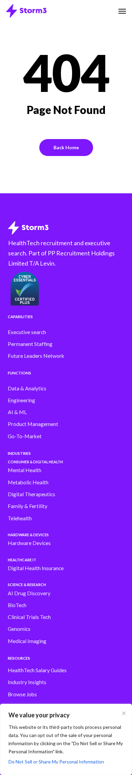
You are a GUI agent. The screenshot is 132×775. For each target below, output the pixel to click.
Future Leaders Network (36, 356)
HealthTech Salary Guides (37, 670)
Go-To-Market (25, 436)
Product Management (33, 424)
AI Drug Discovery (29, 593)
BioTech (17, 605)
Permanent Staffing (30, 344)
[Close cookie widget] (123, 713)
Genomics (19, 629)
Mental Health (24, 470)
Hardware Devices (29, 543)
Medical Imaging (27, 641)
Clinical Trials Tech (29, 617)
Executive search (27, 332)
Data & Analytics (27, 388)
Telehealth (20, 518)
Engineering (21, 400)
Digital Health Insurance (36, 568)
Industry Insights (27, 682)
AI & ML (17, 412)
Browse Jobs (22, 694)
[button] (122, 10)
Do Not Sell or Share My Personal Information (56, 761)
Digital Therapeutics (31, 494)
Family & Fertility (27, 506)
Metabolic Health (28, 482)
